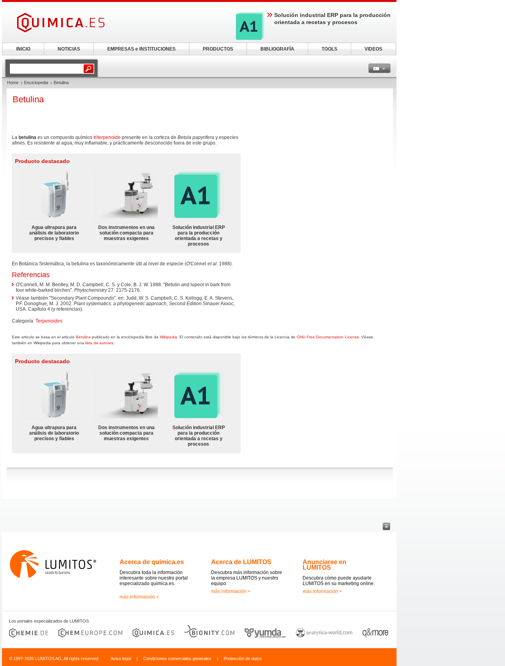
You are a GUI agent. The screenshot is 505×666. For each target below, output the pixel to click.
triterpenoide (107, 137)
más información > (139, 597)
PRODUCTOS (218, 49)
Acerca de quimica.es (152, 562)
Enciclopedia (36, 82)
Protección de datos (243, 658)
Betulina (83, 337)
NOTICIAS (69, 49)
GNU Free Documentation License (328, 337)
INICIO (23, 49)
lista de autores (99, 343)
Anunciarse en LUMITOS (324, 565)
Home (13, 82)
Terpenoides (49, 321)
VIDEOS (373, 49)
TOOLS (329, 49)
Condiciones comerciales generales (177, 658)
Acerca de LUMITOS (241, 562)
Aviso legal (120, 658)
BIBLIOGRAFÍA (277, 49)
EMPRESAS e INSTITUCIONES (141, 49)
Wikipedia (168, 337)
